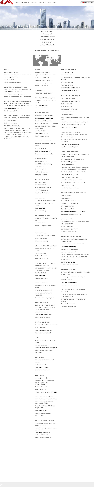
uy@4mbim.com (12, 123)
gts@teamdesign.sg (70, 246)
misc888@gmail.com (71, 161)
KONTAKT (49, 2)
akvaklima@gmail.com (45, 83)
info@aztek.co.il (69, 185)
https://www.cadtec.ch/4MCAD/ (48, 392)
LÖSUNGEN (17, 2)
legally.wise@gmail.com (71, 174)
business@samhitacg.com (72, 144)
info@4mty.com (43, 410)
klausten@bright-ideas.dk (46, 118)
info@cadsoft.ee (43, 133)
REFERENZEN (38, 2)
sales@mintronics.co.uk (41, 434)
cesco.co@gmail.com (71, 127)
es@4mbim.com (43, 347)
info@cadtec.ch (43, 387)
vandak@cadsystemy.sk (45, 330)
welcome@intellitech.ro (45, 314)
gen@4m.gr (42, 208)
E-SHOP (54, 2)
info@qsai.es (53, 347)
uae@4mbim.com (70, 304)
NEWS (44, 2)
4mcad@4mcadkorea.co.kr (72, 87)
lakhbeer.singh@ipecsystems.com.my (75, 211)
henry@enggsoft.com (71, 282)
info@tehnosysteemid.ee (45, 151)
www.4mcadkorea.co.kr (72, 90)
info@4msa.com (43, 172)
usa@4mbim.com (12, 77)
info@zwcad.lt (42, 275)
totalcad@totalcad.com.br (15, 91)
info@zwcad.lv (43, 256)
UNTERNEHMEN (25, 2)
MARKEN (32, 2)
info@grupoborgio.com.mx (15, 108)
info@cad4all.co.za (70, 262)
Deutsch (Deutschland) (88, 2)
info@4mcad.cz (43, 105)
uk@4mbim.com (43, 432)
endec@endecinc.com (71, 229)
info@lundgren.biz (44, 367)
